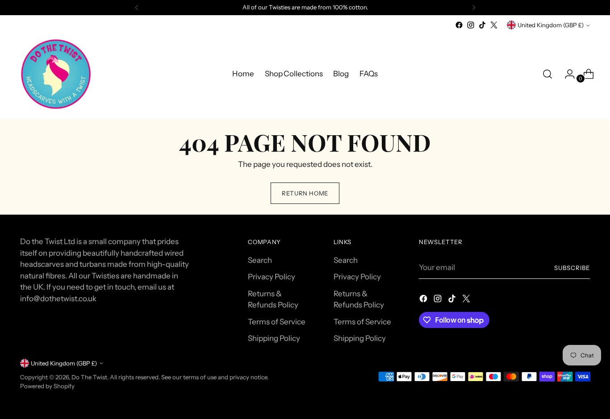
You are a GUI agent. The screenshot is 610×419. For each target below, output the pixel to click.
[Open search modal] (547, 74)
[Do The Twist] (56, 74)
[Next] (474, 7)
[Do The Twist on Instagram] (471, 25)
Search (260, 260)
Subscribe (572, 267)
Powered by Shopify (47, 386)
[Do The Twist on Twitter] (494, 25)
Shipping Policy (274, 338)
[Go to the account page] (566, 74)
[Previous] (136, 7)
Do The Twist (89, 377)
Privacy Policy (271, 276)
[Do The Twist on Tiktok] (482, 25)
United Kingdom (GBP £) (551, 25)
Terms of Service (276, 321)
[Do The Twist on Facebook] (459, 25)
